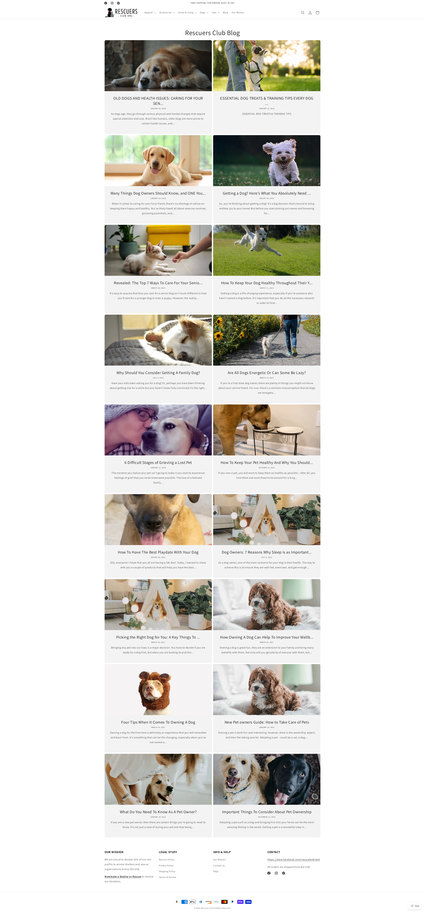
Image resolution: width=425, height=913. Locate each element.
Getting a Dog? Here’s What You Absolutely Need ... (267, 193)
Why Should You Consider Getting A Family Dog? (158, 372)
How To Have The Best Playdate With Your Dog (158, 552)
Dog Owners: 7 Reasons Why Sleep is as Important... (267, 552)
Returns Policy (166, 859)
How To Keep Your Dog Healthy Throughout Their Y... (267, 282)
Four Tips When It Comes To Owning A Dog (158, 722)
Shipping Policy (167, 871)
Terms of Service (167, 877)
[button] (149, 12)
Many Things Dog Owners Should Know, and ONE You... (158, 193)
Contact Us (219, 865)
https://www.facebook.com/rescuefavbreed (293, 859)
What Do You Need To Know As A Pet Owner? (158, 811)
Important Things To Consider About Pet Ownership (267, 811)
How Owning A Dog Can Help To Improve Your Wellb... (266, 637)
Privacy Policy (166, 865)
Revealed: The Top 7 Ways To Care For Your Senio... (158, 282)
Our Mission (219, 859)
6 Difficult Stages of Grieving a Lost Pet (158, 462)
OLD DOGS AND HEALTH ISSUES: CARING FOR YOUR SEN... (158, 101)
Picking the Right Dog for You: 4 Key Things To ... (158, 637)
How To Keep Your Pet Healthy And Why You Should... (267, 462)
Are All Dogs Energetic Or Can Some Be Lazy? (267, 372)
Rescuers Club (207, 908)
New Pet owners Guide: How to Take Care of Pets (267, 722)
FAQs (215, 871)
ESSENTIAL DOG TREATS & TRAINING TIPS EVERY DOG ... (266, 101)
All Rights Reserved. (222, 908)
